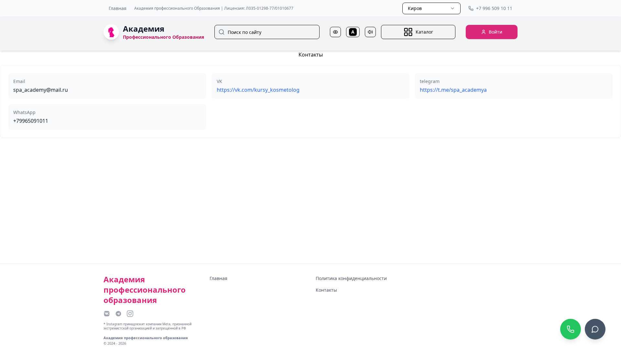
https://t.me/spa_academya (453, 89)
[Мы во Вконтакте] (107, 313)
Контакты (326, 290)
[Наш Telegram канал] (118, 313)
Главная (117, 8)
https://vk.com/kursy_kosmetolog (258, 89)
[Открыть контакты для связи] (595, 329)
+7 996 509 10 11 (494, 8)
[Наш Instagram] (130, 313)
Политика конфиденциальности (351, 278)
